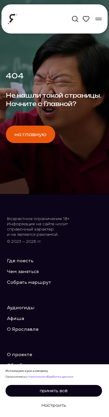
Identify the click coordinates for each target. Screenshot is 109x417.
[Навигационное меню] (98, 19)
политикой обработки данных (50, 377)
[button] (75, 18)
